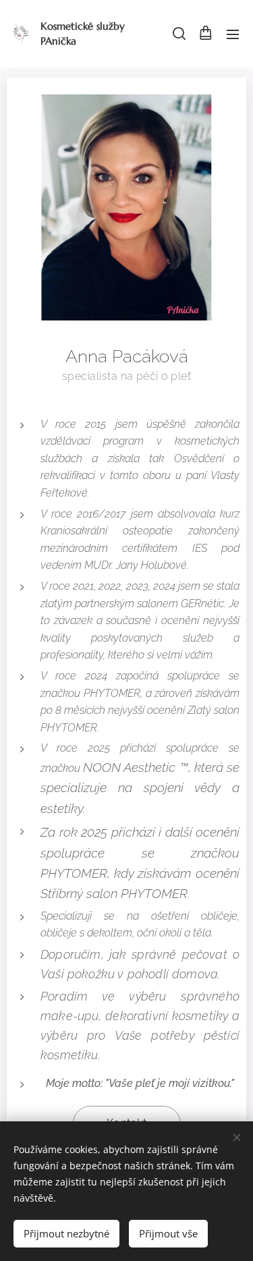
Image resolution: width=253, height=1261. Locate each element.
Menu (232, 33)
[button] (178, 34)
